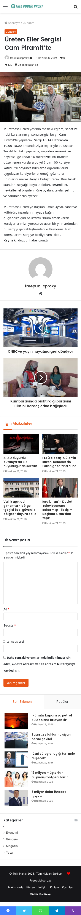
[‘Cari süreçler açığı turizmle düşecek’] (16, 759)
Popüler (62, 702)
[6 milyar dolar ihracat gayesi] (16, 798)
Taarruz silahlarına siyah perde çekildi (51, 736)
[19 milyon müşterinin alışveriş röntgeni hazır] (16, 779)
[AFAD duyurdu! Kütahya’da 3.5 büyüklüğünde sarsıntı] (21, 444)
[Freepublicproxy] (28, 6)
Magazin (12, 846)
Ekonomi (12, 832)
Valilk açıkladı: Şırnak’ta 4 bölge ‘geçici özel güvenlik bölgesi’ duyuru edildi (20, 507)
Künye (30, 887)
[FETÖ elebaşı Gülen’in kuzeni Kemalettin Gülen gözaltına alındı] (60, 444)
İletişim (42, 887)
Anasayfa (13, 22)
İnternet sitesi (13, 641)
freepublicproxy (19, 57)
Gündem (28, 22)
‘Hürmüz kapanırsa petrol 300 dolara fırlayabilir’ (52, 717)
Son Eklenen (22, 702)
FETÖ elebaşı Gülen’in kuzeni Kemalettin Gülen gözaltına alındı (59, 462)
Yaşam (10, 852)
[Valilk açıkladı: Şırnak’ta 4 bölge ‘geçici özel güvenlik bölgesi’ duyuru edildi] (21, 488)
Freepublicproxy (40, 880)
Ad (6, 609)
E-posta (9, 625)
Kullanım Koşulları (61, 887)
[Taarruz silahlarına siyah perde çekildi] (16, 740)
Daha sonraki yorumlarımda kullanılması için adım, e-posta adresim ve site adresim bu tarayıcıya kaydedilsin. (39, 664)
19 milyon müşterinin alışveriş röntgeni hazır (50, 775)
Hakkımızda (15, 887)
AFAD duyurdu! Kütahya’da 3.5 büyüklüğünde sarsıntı (20, 462)
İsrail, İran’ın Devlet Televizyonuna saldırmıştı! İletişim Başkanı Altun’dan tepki (57, 509)
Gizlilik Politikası (40, 894)
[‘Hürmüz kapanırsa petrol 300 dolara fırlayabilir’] (16, 721)
